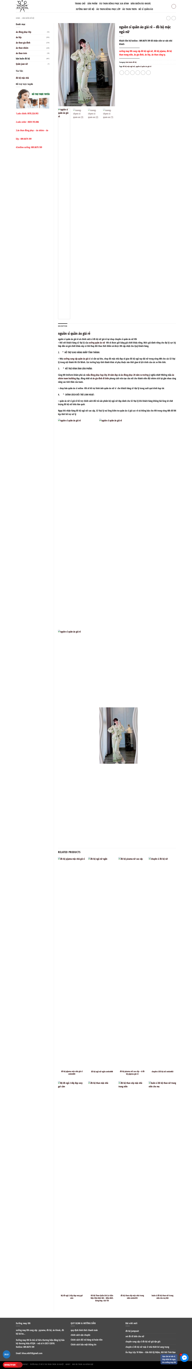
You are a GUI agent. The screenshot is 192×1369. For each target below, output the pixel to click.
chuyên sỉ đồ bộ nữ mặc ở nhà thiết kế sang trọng (147, 1346)
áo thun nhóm (22, 47)
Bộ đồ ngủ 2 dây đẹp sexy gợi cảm (72, 1296)
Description (62, 326)
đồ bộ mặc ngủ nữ (129, 66)
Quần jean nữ (22, 63)
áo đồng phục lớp (23, 32)
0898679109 (9, 1364)
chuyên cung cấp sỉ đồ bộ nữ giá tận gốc (143, 1341)
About (67, 1364)
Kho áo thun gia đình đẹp (82, 1364)
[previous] (62, 64)
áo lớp (19, 37)
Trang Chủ (80, 3)
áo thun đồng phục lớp (108, 9)
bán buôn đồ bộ (28, 18)
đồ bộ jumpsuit (132, 1331)
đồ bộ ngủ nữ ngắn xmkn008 (102, 1071)
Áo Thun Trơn (129, 9)
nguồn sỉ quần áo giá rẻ (143, 66)
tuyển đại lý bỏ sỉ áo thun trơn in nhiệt (47, 1364)
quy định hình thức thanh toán (84, 1330)
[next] (110, 64)
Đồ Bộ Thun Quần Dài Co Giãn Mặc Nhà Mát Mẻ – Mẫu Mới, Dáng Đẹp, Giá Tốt (102, 1298)
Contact (25, 1364)
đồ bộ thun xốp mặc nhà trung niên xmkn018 (132, 1296)
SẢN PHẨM (92, 3)
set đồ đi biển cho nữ (135, 1336)
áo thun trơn (21, 53)
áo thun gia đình (23, 42)
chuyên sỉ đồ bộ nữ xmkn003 (162, 1071)
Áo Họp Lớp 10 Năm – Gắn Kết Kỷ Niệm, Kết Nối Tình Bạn (151, 1352)
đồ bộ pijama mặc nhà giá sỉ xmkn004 (72, 1072)
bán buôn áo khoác (141, 3)
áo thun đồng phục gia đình (114, 3)
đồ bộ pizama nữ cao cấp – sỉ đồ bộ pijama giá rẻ (132, 1072)
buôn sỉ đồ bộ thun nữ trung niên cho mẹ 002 (162, 1296)
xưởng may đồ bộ (85, 9)
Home (18, 18)
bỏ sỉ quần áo (146, 9)
